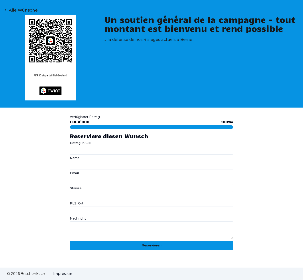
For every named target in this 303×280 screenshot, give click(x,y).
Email (74, 173)
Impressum (63, 274)
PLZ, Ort (76, 203)
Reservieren (151, 245)
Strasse (76, 188)
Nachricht (78, 218)
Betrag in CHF (81, 142)
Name (74, 158)
